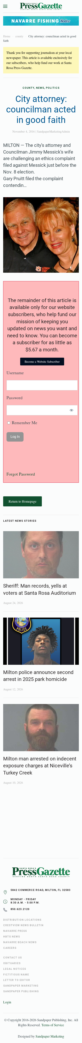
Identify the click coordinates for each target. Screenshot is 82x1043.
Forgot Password (21, 474)
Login (7, 1002)
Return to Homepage (22, 501)
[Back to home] (41, 6)
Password (14, 397)
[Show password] (72, 410)
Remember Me (24, 422)
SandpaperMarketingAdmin (53, 131)
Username (15, 372)
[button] (5, 6)
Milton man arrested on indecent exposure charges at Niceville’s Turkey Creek (39, 766)
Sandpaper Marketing (50, 1036)
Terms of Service (52, 1025)
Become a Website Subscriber (42, 362)
